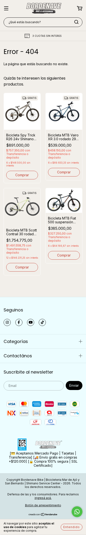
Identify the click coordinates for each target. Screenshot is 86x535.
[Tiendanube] (43, 515)
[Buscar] (76, 22)
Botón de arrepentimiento (43, 505)
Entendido (71, 527)
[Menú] (6, 9)
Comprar (22, 175)
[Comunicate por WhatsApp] (77, 511)
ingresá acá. (43, 498)
